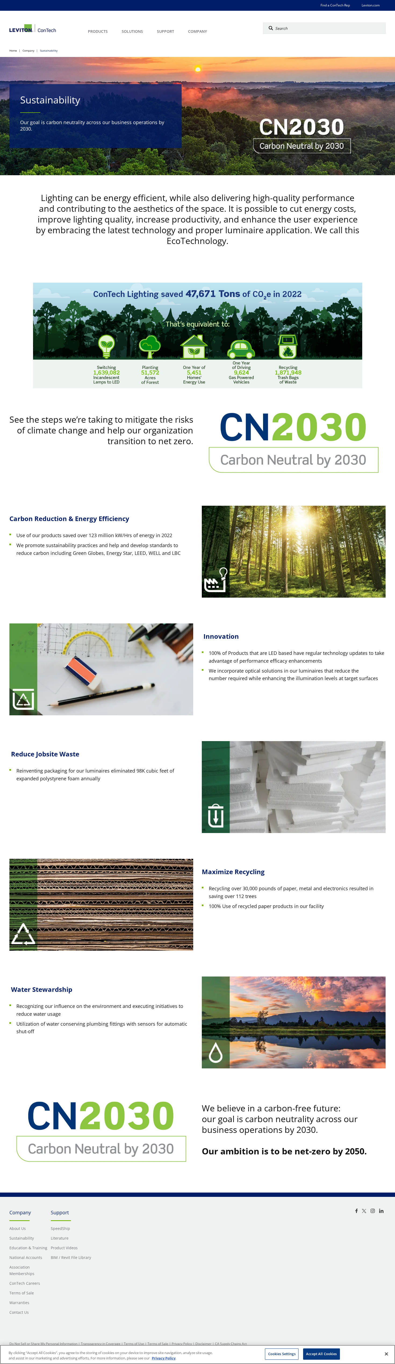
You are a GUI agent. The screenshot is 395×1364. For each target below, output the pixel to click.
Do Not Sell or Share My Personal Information (43, 1343)
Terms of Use (134, 1343)
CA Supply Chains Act (231, 1343)
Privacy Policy (182, 1343)
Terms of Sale (158, 1343)
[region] (197, 1354)
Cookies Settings (282, 1353)
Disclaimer (203, 1343)
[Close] (386, 1354)
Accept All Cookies (321, 1353)
